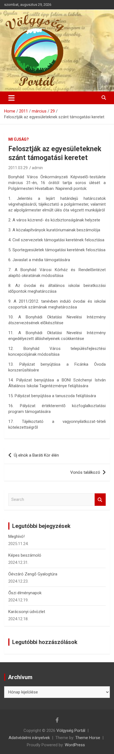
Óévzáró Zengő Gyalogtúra (32, 574)
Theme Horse (87, 737)
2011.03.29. (18, 168)
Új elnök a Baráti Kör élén (36, 455)
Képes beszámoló (24, 555)
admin (37, 168)
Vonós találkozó (85, 472)
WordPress (75, 744)
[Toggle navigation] (11, 97)
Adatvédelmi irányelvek (29, 737)
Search (100, 499)
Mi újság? (18, 139)
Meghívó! (16, 536)
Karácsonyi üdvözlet (26, 611)
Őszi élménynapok (25, 592)
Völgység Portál (70, 730)
